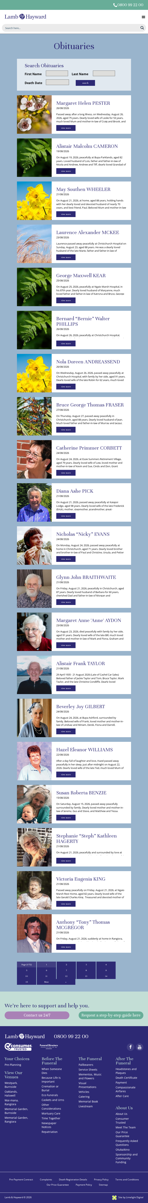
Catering (84, 1096)
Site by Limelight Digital (130, 1197)
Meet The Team (126, 1127)
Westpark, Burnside (11, 1085)
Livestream (86, 1106)
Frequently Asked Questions (127, 1143)
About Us (121, 1114)
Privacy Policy (101, 1179)
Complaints (46, 1179)
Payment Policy (84, 1184)
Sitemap (103, 1184)
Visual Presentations (87, 1085)
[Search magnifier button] (142, 28)
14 (106, 976)
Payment (121, 1082)
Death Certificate (126, 1077)
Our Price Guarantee (122, 1134)
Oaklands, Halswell (11, 1093)
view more (66, 128)
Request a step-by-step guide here (111, 1015)
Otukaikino (123, 1149)
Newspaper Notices (49, 1125)
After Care (122, 1096)
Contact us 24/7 (37, 1015)
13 (86, 976)
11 (46, 976)
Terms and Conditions (127, 1179)
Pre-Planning (13, 1065)
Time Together (51, 1118)
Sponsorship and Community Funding (127, 1158)
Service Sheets (88, 1069)
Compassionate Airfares (125, 1089)
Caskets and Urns (53, 1100)
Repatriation (50, 1132)
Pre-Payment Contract (21, 1179)
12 (66, 976)
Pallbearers (86, 1065)
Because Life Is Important (51, 1079)
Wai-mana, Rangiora (11, 1102)
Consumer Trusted (122, 1120)
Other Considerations (51, 1106)
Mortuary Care (51, 1113)
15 (27, 982)
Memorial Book (88, 1101)
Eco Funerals (50, 1095)
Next (46, 982)
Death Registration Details (73, 1179)
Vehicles (84, 1092)
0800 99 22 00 (130, 5)
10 (26, 976)
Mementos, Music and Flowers (90, 1076)
